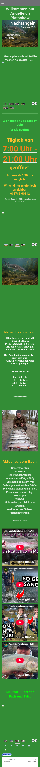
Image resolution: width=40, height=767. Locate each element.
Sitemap (7, 762)
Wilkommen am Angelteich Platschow (20, 13)
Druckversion (11, 760)
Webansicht (32, 762)
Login (34, 760)
